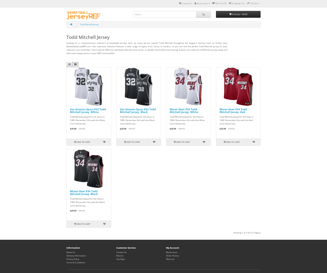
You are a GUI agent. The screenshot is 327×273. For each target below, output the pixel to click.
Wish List (170, 259)
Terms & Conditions (75, 262)
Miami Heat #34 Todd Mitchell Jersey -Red (233, 111)
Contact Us (121, 252)
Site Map (120, 259)
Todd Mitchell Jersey (89, 24)
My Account (171, 252)
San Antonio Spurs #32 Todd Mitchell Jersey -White (88, 111)
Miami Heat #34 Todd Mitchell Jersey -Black (84, 192)
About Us (70, 252)
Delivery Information (76, 255)
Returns (120, 255)
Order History (172, 255)
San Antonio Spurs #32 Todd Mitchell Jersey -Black (138, 111)
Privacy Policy (72, 259)
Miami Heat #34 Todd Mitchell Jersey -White (184, 111)
